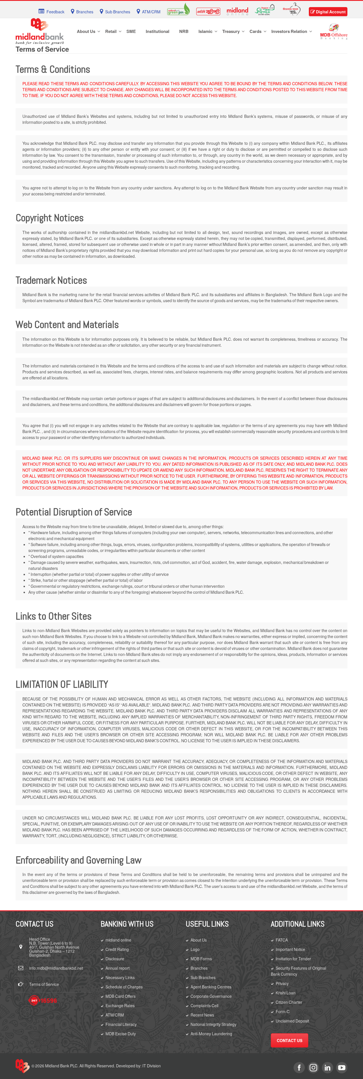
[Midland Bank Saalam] (265, 9)
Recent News (202, 1015)
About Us (199, 940)
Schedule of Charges (124, 987)
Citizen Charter (289, 1002)
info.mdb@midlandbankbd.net (56, 968)
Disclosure (114, 958)
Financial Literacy (121, 1024)
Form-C (283, 1011)
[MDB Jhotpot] (208, 11)
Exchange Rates (120, 1005)
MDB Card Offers (120, 996)
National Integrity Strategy (214, 1024)
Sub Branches (203, 977)
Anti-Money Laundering (211, 1033)
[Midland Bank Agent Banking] (291, 8)
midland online (118, 940)
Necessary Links (120, 977)
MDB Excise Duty (120, 1033)
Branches (199, 968)
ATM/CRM (114, 1015)
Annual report (117, 968)
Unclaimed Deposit (292, 1021)
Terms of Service (44, 984)
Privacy (282, 983)
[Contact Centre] (42, 1000)
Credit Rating (117, 949)
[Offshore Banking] (333, 31)
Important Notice (290, 949)
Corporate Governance (211, 996)
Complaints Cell (204, 1005)
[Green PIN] (178, 8)
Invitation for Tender (293, 958)
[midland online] (237, 11)
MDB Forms (201, 958)
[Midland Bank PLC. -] (40, 30)
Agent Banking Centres (211, 987)
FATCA (282, 940)
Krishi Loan (286, 993)
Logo (195, 949)
